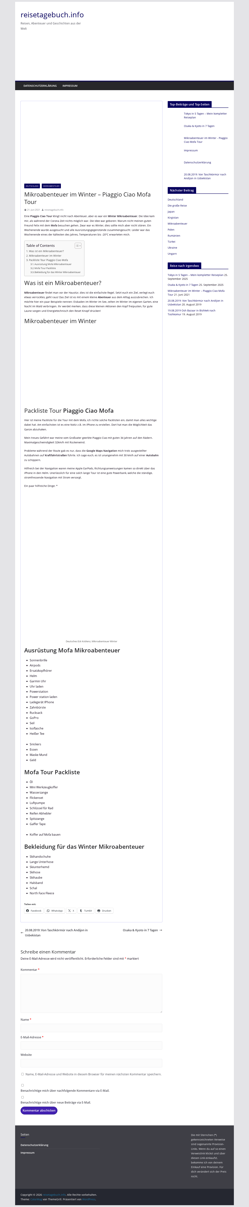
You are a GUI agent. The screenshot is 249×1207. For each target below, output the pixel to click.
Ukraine (172, 247)
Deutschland (32, 186)
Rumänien (174, 235)
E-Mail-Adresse (32, 1037)
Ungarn (172, 253)
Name (26, 1020)
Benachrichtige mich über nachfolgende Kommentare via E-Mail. (65, 1091)
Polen (171, 229)
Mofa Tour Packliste (45, 268)
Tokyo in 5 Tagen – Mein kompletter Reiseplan (195, 275)
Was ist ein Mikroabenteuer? (46, 251)
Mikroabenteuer (51, 186)
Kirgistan (173, 217)
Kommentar (30, 970)
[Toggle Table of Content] (76, 246)
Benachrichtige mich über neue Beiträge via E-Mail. (56, 1102)
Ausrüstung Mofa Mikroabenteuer (52, 264)
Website (26, 1055)
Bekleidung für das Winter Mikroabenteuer (57, 272)
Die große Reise (177, 205)
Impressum (70, 85)
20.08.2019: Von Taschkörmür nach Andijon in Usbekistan (56, 932)
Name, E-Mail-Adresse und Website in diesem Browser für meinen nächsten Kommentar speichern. (94, 1074)
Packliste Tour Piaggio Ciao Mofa (48, 260)
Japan (171, 211)
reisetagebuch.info (52, 14)
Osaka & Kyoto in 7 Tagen (140, 930)
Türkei (171, 241)
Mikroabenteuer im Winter (45, 255)
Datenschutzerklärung (40, 85)
